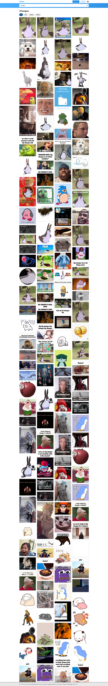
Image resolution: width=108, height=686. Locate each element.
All (21, 14)
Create (76, 1)
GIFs (26, 14)
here (76, 684)
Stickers (31, 14)
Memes (38, 14)
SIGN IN (83, 1)
